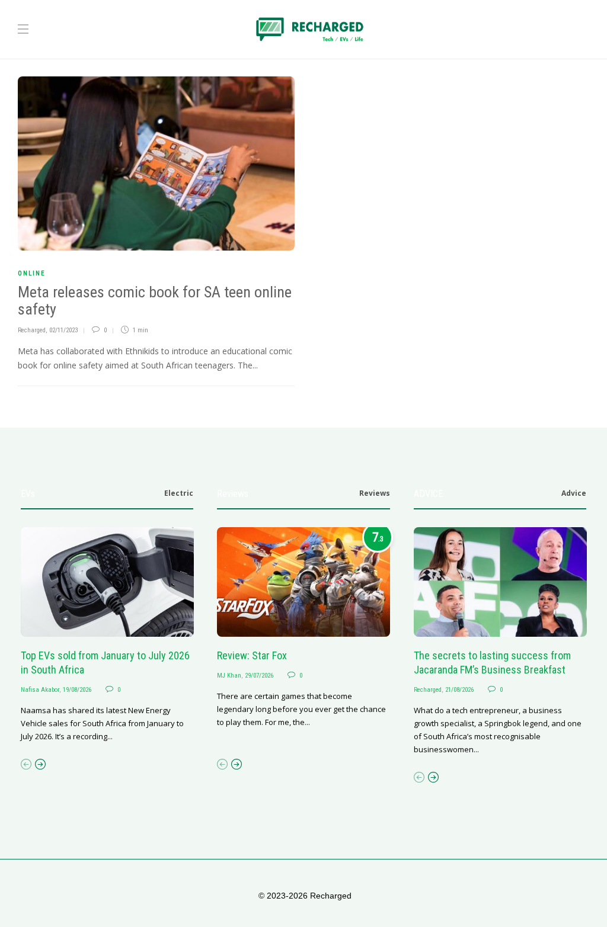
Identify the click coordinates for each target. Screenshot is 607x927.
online (32, 273)
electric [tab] (178, 493)
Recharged (32, 330)
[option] (107, 635)
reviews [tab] (374, 493)
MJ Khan (229, 675)
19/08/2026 (77, 690)
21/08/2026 (459, 690)
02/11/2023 (63, 330)
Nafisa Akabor (40, 690)
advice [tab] (573, 493)
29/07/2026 (259, 675)
